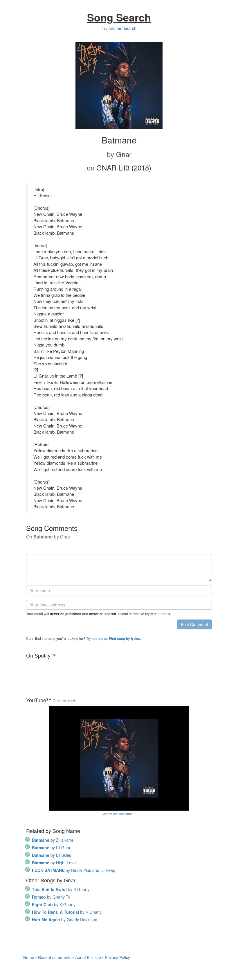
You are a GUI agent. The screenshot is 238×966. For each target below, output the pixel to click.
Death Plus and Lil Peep (73, 870)
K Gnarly (60, 889)
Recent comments (54, 957)
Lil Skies (51, 855)
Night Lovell (54, 863)
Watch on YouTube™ (119, 813)
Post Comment (194, 624)
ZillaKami (52, 840)
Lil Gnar (51, 847)
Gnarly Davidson (64, 919)
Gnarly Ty (51, 897)
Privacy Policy (117, 957)
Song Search (119, 17)
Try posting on (113, 638)
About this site (88, 957)
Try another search (119, 28)
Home (28, 957)
